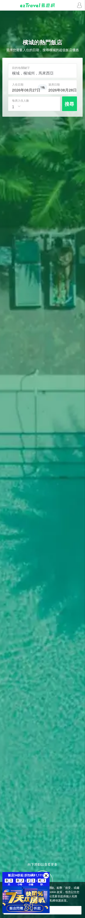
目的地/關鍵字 (21, 67)
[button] (46, 875)
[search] (24, 89)
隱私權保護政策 (57, 900)
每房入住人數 (20, 100)
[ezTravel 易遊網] (42, 5)
